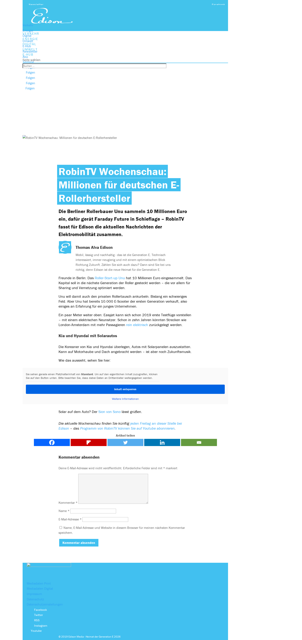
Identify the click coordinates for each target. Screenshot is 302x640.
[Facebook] (52, 442)
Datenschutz (35, 599)
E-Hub (27, 46)
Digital (27, 35)
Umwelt (28, 41)
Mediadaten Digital (40, 588)
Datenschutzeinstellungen (45, 604)
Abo (25, 57)
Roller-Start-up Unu (110, 278)
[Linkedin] (162, 442)
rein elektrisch (137, 324)
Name (64, 511)
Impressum (34, 594)
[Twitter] (125, 442)
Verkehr (28, 25)
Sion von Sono (109, 411)
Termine (28, 62)
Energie (28, 30)
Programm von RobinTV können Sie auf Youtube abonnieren (127, 428)
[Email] (199, 442)
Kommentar (68, 502)
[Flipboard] (89, 442)
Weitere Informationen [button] (125, 399)
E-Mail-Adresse (70, 519)
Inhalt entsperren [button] (125, 389)
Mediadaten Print (39, 583)
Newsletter (36, 4)
